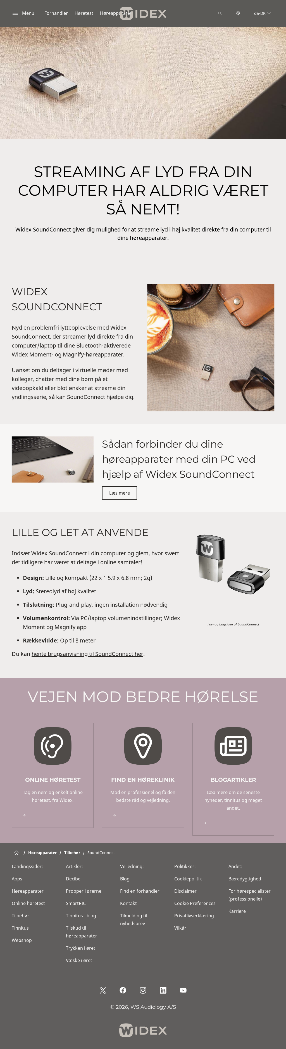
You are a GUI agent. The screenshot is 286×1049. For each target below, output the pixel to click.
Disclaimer (185, 891)
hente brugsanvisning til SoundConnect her (87, 654)
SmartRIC (76, 903)
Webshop (22, 940)
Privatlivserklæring (194, 916)
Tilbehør (20, 916)
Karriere (237, 911)
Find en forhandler (139, 891)
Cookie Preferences (195, 903)
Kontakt (128, 903)
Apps (17, 879)
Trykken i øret (80, 948)
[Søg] (220, 13)
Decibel (74, 879)
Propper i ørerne (83, 891)
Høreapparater (116, 13)
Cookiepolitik (188, 879)
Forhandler (56, 13)
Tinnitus (20, 928)
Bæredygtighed (244, 879)
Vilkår (180, 928)
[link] (52, 775)
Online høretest (28, 903)
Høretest (84, 13)
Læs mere (119, 493)
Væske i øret (79, 960)
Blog (125, 879)
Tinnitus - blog (81, 916)
